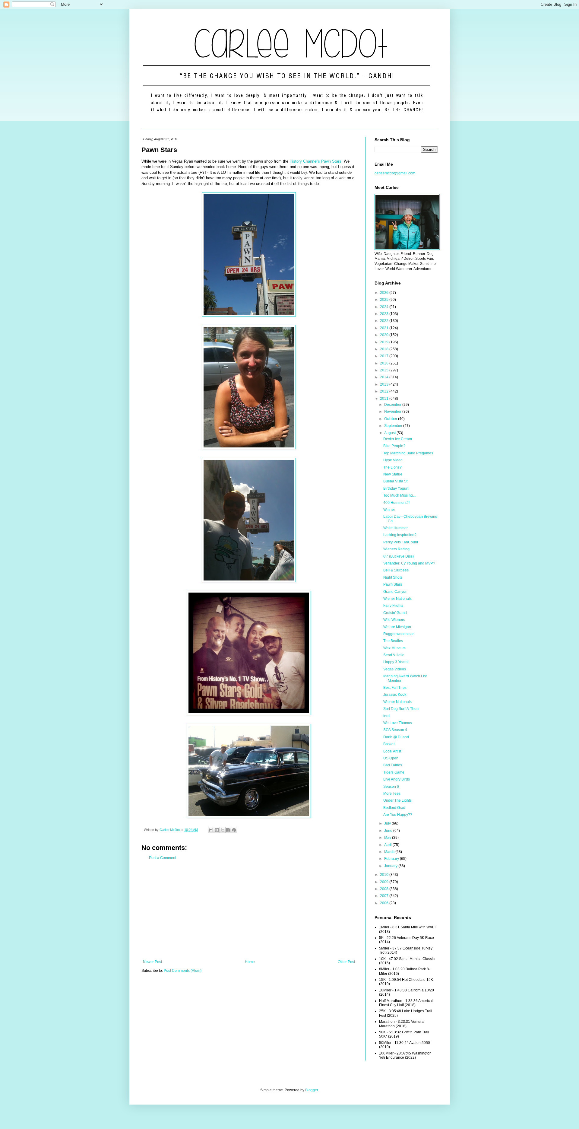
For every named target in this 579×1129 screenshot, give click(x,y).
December (393, 404)
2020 (384, 335)
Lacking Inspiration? (399, 535)
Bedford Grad (394, 808)
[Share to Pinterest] (234, 830)
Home (250, 962)
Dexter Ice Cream (397, 439)
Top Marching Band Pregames (408, 453)
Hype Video (393, 460)
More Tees (391, 793)
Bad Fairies (392, 765)
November (393, 411)
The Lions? (392, 467)
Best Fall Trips (395, 687)
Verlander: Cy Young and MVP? (409, 563)
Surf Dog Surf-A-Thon (401, 709)
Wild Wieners (394, 620)
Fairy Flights (393, 605)
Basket (388, 744)
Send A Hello (393, 655)
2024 (384, 307)
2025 (384, 299)
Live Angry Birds (396, 779)
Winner (389, 509)
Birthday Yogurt (395, 488)
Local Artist (392, 751)
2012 (384, 391)
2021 (384, 328)
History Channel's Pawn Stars (315, 161)
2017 (384, 356)
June (388, 830)
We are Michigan (397, 627)
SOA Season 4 (395, 730)
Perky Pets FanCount (400, 542)
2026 (384, 293)
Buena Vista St (395, 481)
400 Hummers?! (396, 503)
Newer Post (152, 962)
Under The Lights (397, 800)
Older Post (346, 962)
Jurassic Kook (394, 694)
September (393, 426)
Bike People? (394, 446)
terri (386, 716)
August (390, 433)
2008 (384, 889)
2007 (384, 896)
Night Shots (392, 577)
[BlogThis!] (217, 830)
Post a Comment (162, 858)
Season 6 (391, 786)
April (388, 845)
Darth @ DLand (396, 737)
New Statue (392, 474)
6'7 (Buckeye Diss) (398, 556)
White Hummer (395, 528)
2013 (384, 384)
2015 (384, 370)
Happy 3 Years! (395, 662)
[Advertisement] (248, 910)
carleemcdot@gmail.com (395, 173)
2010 (384, 875)
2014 (384, 377)
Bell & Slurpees (396, 570)
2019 (384, 342)
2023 (384, 314)
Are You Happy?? (397, 815)
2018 (384, 349)
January (391, 866)
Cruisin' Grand (395, 613)
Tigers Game (393, 772)
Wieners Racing (396, 549)
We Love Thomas (397, 723)
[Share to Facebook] (228, 830)
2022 (384, 321)
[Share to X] (223, 830)
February (392, 859)
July (388, 823)
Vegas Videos (394, 669)
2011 (384, 398)
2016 (384, 363)
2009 (384, 882)
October (391, 419)
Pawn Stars (392, 584)
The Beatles (393, 641)
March (389, 852)
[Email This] (211, 830)
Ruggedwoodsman (399, 634)
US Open (390, 758)
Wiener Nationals (397, 598)
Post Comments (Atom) (182, 970)
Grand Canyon (395, 592)
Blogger (311, 1090)
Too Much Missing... (399, 495)
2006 (384, 903)
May (388, 837)
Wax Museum (394, 648)
